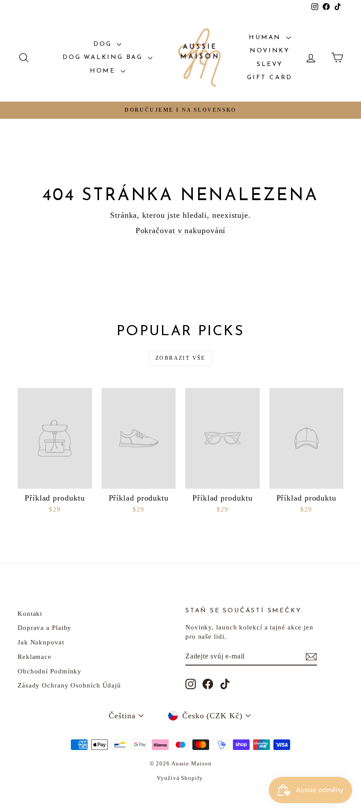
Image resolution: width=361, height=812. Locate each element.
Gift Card (269, 77)
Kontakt (30, 613)
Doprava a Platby (44, 627)
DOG (103, 44)
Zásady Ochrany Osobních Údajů (69, 685)
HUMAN (266, 37)
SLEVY (270, 64)
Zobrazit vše (180, 358)
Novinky (270, 51)
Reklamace (35, 656)
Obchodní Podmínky (49, 671)
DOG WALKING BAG (104, 57)
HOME (104, 71)
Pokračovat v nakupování (181, 230)
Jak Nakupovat (41, 642)
